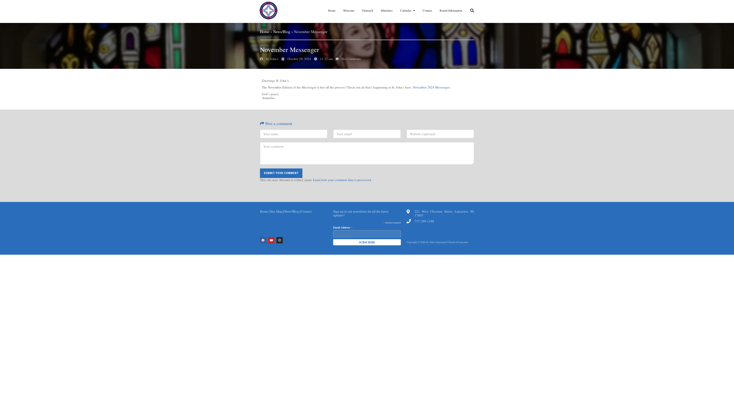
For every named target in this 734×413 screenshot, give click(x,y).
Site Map (276, 211)
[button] (472, 10)
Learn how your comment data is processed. (342, 180)
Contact (427, 10)
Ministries (387, 10)
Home (331, 10)
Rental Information (451, 10)
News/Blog (281, 31)
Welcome (348, 10)
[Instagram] (279, 240)
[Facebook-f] (263, 240)
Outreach (367, 10)
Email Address (343, 227)
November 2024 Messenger (432, 87)
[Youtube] (271, 240)
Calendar (405, 10)
